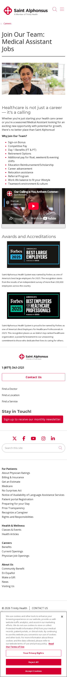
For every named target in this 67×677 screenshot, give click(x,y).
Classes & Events (11, 529)
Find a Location (10, 395)
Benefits (7, 547)
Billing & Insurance (13, 477)
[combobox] (33, 448)
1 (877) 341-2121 (13, 367)
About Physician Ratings (16, 473)
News (5, 582)
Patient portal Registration (17, 499)
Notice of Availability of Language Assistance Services (33, 495)
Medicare (7, 486)
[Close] (62, 616)
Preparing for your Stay (16, 503)
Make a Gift (8, 577)
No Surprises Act (12, 490)
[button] (62, 8)
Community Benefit (13, 568)
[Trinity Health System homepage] (26, 17)
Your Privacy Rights (33, 653)
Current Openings (12, 551)
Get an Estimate (11, 481)
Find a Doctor (9, 389)
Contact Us (33, 377)
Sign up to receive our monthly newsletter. (32, 419)
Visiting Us (8, 586)
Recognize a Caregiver (15, 512)
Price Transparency (13, 508)
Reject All (33, 662)
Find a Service (10, 401)
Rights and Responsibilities (17, 517)
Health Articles (10, 534)
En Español (8, 573)
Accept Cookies (33, 671)
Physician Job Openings (15, 555)
